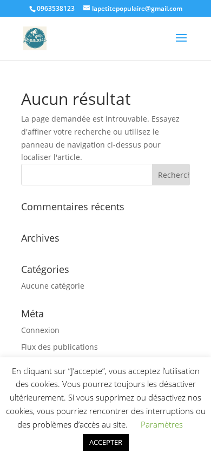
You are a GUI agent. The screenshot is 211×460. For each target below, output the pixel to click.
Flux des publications (59, 347)
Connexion (40, 330)
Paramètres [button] (162, 424)
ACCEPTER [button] (105, 442)
